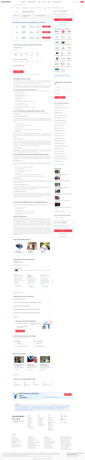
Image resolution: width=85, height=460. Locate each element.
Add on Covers (17, 407)
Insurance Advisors (31, 1)
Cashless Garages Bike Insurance (60, 407)
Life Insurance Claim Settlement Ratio (49, 441)
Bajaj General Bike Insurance (51, 408)
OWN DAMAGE (31, 7)
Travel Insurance (30, 426)
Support (43, 1)
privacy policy (30, 398)
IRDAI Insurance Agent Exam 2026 (66, 445)
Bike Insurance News (60, 211)
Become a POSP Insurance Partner (66, 438)
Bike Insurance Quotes (24, 406)
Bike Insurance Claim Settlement (59, 164)
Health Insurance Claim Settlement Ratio (34, 442)
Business (28, 425)
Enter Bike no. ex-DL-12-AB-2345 (51, 394)
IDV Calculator (14, 442)
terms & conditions (24, 398)
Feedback (49, 418)
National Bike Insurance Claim (59, 130)
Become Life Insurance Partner (65, 442)
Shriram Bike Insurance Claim (59, 151)
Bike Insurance (17, 406)
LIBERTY (13, 7)
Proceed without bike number (62, 22)
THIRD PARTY (18, 7)
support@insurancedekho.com (19, 420)
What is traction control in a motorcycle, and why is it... (62, 201)
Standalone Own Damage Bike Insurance (21, 408)
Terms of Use (40, 422)
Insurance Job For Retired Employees (66, 449)
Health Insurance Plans (31, 438)
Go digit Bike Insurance (28, 410)
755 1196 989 (16, 422)
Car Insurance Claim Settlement (16, 445)
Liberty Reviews (19, 292)
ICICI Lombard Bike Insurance (41, 408)
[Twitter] (19, 419)
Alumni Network (50, 426)
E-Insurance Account (41, 425)
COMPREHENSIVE (25, 7)
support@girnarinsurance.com (22, 346)
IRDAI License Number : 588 (72, 454)
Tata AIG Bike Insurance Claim (59, 153)
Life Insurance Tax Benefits (48, 446)
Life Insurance (29, 421)
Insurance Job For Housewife (65, 446)
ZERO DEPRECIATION (39, 7)
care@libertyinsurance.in (40, 346)
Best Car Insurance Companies (16, 446)
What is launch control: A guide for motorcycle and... (44, 365)
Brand (16, 49)
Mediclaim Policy (30, 441)
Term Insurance (29, 422)
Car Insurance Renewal (15, 438)
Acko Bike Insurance (32, 408)
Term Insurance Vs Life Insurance (49, 442)
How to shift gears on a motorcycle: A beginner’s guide (62, 175)
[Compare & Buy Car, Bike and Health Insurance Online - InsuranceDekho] (6, 2)
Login (82, 1)
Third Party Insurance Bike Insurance (49, 407)
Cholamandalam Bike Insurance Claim (61, 107)
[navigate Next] (51, 248)
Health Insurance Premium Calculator (33, 445)
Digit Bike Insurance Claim (58, 112)
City (37, 61)
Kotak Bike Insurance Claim (59, 125)
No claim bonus (36, 384)
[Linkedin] (17, 419)
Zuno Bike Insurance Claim (58, 161)
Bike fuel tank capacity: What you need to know (31, 365)
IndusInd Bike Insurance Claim (59, 143)
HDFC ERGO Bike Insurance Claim (60, 117)
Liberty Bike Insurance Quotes (19, 251)
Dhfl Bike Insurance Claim (58, 110)
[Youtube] (14, 419)
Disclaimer (49, 421)
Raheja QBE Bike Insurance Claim (60, 140)
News (49, 1)
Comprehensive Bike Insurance (26, 407)
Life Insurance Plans (47, 445)
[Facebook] (12, 419)
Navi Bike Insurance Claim (58, 133)
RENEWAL (49, 7)
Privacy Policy (40, 417)
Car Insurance (29, 417)
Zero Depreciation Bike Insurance (37, 407)
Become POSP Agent (57, 1)
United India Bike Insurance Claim (60, 156)
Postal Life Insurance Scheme (48, 438)
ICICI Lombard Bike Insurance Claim (60, 120)
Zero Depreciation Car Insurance (16, 441)
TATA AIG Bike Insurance (61, 408)
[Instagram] (16, 419)
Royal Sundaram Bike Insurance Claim (60, 145)
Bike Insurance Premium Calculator (42, 406)
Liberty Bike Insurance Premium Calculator (30, 252)
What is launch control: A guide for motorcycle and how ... (61, 188)
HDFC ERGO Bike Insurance (19, 410)
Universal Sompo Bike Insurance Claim (60, 158)
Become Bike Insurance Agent (59, 217)
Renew (39, 1)
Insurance (23, 1)
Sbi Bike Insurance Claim (58, 148)
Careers (49, 427)
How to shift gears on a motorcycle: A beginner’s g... (19, 365)
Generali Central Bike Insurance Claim (60, 115)
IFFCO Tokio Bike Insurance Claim (60, 122)
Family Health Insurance (31, 446)
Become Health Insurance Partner (65, 441)
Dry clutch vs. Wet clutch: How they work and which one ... (63, 195)
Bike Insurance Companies (65, 406)
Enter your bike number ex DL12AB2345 (61, 16)
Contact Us (50, 417)
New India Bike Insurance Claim (59, 135)
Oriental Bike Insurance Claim (59, 138)
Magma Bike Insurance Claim (59, 128)
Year (15, 67)
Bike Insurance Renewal (32, 406)
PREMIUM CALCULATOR (56, 7)
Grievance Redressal (41, 418)
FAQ (17, 317)
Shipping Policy (40, 421)
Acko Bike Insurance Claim (58, 105)
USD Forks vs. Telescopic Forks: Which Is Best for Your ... (63, 208)
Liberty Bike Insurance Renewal (43, 252)
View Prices (46, 26)
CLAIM (45, 7)
